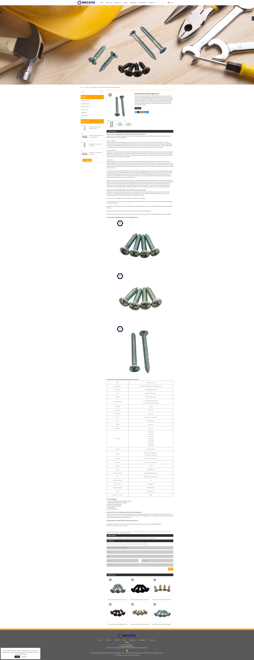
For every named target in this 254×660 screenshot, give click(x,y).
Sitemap (120, 655)
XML (126, 655)
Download (132, 640)
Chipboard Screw (85, 100)
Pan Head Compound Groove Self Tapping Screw (162, 624)
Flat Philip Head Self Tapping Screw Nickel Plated (162, 599)
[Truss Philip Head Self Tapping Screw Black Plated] (140, 587)
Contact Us (152, 640)
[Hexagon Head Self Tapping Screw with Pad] (140, 611)
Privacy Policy (131, 655)
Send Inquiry (138, 108)
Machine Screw (84, 109)
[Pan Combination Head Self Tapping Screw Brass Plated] (118, 611)
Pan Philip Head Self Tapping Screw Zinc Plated (118, 599)
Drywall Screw (84, 115)
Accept (23, 656)
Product (137, 655)
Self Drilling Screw (85, 106)
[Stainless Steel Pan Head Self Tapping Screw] (111, 124)
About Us (108, 640)
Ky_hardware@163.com (128, 646)
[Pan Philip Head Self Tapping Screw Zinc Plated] (118, 587)
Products (87, 87)
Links (116, 655)
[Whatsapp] (127, 650)
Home (100, 640)
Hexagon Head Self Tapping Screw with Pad (140, 624)
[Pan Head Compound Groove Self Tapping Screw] (162, 611)
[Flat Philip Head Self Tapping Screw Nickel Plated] (162, 587)
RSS (123, 655)
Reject (17, 656)
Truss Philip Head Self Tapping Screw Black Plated (140, 599)
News (124, 640)
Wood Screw (84, 112)
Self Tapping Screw (95, 87)
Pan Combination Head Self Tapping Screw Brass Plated (118, 624)
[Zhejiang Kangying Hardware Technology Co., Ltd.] (86, 2)
